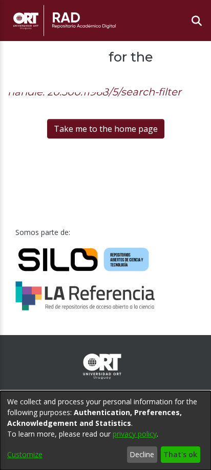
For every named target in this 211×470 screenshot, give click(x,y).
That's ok (180, 454)
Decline (142, 454)
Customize (25, 454)
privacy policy (135, 434)
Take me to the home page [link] (106, 128)
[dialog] (105, 430)
